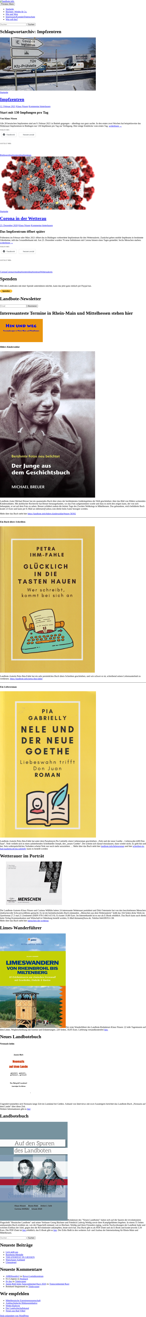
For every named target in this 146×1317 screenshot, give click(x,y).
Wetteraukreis (46, 272)
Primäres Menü (7, 4)
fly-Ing (9, 1281)
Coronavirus (12, 272)
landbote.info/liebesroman (112, 846)
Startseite (10, 9)
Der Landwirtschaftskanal (17, 1308)
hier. (106, 1029)
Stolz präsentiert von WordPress (14, 1315)
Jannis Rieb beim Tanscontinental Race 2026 (26, 1284)
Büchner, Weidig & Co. (16, 11)
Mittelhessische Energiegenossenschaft (23, 1300)
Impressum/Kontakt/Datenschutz (20, 17)
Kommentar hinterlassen (39, 106)
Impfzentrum (25, 155)
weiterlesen (115, 126)
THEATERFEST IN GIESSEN (20, 1257)
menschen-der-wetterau (38, 920)
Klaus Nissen (22, 106)
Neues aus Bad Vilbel (15, 1311)
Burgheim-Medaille (14, 1254)
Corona (3, 272)
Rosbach (24, 1279)
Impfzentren (12, 99)
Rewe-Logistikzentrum (33, 1276)
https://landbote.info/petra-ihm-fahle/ (26, 679)
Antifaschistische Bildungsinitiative (21, 1303)
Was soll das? (12, 19)
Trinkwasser (20, 1281)
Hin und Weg (12, 14)
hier (29, 1109)
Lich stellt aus (12, 1252)
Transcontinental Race (59, 1284)
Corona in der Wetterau (23, 218)
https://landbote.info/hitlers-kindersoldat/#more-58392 (52, 513)
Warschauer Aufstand (15, 1260)
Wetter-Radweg (13, 1305)
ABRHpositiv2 (12, 1276)
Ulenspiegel (11, 1262)
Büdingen (4, 155)
